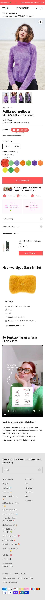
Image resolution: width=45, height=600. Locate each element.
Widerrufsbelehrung (10, 582)
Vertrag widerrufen (9, 510)
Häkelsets (28, 488)
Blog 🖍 (5, 484)
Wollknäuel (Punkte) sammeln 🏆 (10, 549)
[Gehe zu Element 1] (5, 98)
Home (4, 13)
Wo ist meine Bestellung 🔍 (7, 564)
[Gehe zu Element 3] (21, 98)
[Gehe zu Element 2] (13, 98)
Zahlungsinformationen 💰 (10, 504)
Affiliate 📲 (6, 559)
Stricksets (28, 500)
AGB (13, 578)
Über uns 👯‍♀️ (7, 492)
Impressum (6, 578)
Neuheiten (29, 492)
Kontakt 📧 (6, 488)
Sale (26, 496)
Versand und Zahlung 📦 (10, 497)
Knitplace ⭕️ (7, 555)
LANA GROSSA (7, 107)
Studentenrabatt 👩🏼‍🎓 (9, 525)
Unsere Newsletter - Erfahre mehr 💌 (9, 519)
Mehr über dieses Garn (13, 325)
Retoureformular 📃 (10, 514)
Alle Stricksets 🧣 (8, 540)
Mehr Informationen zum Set (13, 136)
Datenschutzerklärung (25, 578)
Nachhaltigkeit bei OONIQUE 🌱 (9, 530)
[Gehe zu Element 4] (28, 98)
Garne (27, 484)
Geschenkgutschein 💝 (11, 536)
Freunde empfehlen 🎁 (11, 544)
